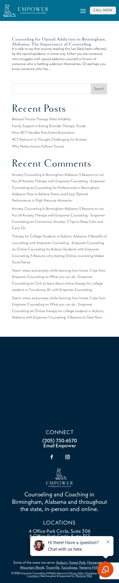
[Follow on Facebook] (51, 457)
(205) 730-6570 (59, 440)
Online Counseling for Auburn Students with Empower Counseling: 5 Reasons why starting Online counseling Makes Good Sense (58, 256)
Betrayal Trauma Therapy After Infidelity (41, 119)
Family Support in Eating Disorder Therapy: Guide (49, 126)
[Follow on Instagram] (67, 457)
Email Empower (59, 445)
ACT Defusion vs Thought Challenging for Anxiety (49, 139)
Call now (103, 10)
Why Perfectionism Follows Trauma (38, 146)
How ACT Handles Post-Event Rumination (43, 133)
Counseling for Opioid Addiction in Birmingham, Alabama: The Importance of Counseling (59, 41)
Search (99, 89)
